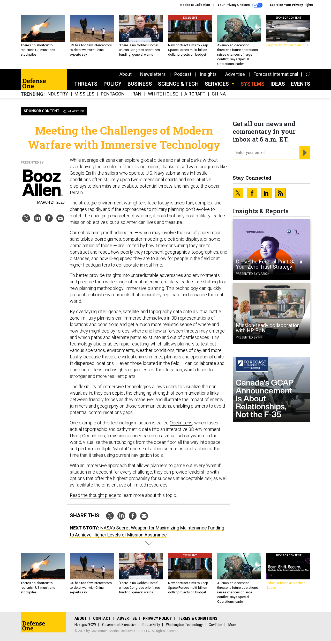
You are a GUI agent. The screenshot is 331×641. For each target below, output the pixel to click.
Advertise (235, 74)
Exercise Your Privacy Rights (291, 5)
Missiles (84, 94)
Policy (112, 84)
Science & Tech (178, 84)
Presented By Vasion (252, 274)
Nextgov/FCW (85, 624)
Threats (85, 84)
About (125, 74)
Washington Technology (184, 624)
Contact (102, 618)
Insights (208, 74)
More (232, 624)
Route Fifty (151, 624)
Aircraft (194, 94)
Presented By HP (249, 337)
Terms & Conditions (197, 618)
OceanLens (181, 422)
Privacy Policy (157, 618)
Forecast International (275, 74)
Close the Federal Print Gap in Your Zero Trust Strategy (270, 264)
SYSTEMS (252, 84)
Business (139, 84)
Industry (57, 94)
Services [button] (217, 84)
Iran (136, 94)
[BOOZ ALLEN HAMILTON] (43, 183)
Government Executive (119, 624)
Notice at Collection (195, 5)
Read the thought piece (93, 495)
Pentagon (113, 94)
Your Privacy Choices (234, 5)
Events (300, 84)
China (219, 94)
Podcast (182, 74)
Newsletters (153, 74)
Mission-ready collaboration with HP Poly (268, 328)
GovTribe (215, 624)
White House (163, 94)
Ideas (277, 84)
